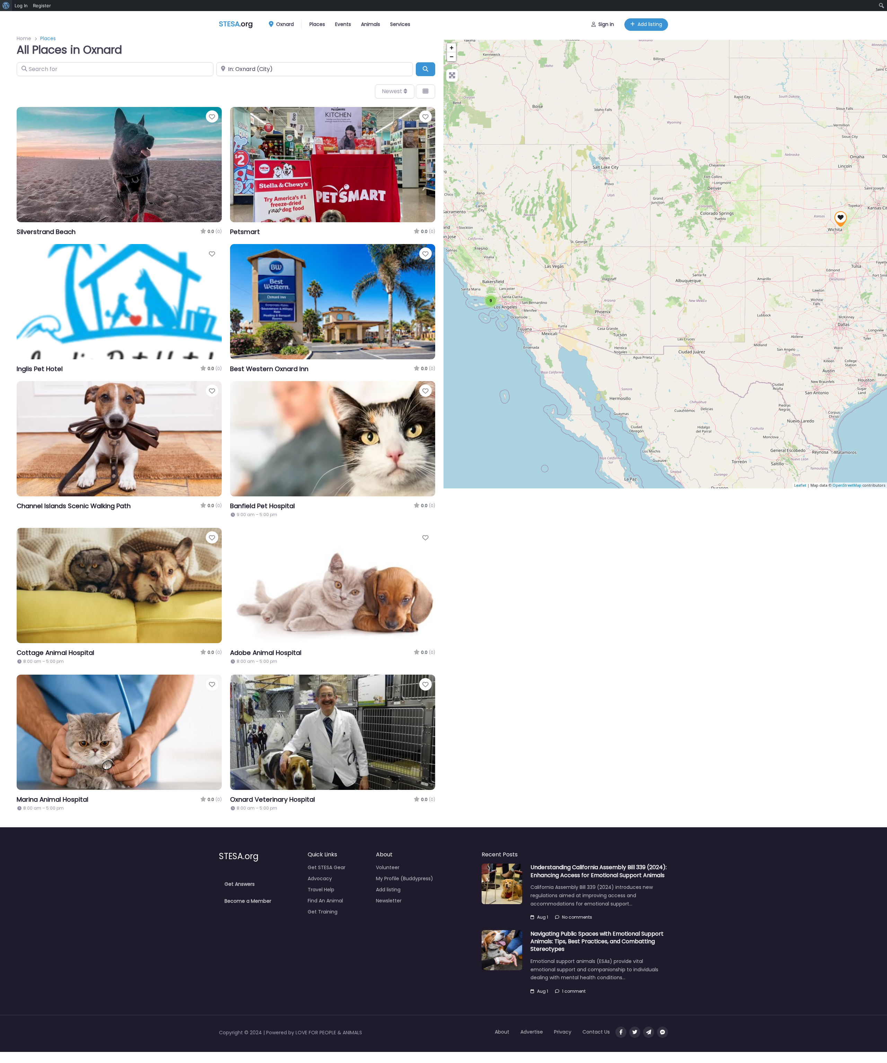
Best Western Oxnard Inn (269, 368)
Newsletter (389, 900)
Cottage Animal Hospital (55, 652)
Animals (370, 24)
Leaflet (800, 485)
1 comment (574, 991)
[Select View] (425, 91)
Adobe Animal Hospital (265, 652)
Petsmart (245, 231)
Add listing (650, 24)
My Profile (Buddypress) (404, 878)
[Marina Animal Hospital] (840, 219)
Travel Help (321, 889)
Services (400, 24)
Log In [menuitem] (21, 5)
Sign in (606, 24)
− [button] (452, 56)
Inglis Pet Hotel (40, 368)
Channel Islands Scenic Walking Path (74, 506)
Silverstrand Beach (46, 231)
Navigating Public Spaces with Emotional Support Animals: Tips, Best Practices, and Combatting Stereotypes (597, 941)
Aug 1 (542, 917)
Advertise (531, 1031)
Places (317, 24)
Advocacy (320, 878)
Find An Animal (325, 900)
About (502, 1031)
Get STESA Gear (326, 867)
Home (24, 38)
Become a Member (248, 901)
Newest (393, 91)
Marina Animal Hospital (52, 799)
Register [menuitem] (42, 5)
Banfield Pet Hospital (262, 506)
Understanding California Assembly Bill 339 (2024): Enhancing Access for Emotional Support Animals (598, 871)
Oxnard (284, 24)
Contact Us (596, 1031)
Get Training (322, 911)
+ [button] (452, 47)
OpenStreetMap (847, 485)
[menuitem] (6, 5)
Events (343, 24)
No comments (577, 917)
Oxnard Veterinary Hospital (272, 799)
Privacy (562, 1031)
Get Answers (240, 884)
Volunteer (387, 867)
